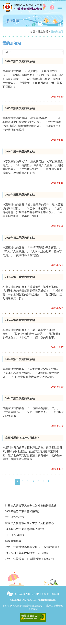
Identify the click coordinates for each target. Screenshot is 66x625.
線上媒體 (43, 31)
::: (4, 38)
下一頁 (48, 481)
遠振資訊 (37, 605)
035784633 (18, 517)
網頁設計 (25, 605)
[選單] (60, 6)
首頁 (32, 31)
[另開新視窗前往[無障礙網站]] (33, 617)
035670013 (18, 535)
